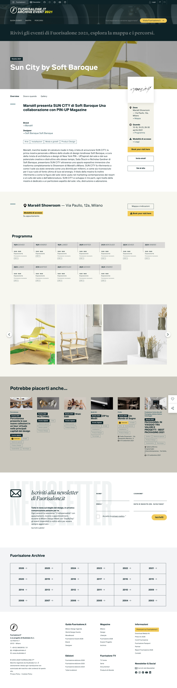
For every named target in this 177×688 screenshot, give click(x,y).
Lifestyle (103, 635)
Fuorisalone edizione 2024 (75, 667)
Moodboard (69, 635)
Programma (139, 133)
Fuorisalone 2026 (106, 639)
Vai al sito (140, 168)
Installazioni (37, 142)
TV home (103, 660)
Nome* (99, 494)
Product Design (68, 142)
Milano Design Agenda (73, 629)
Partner (137, 646)
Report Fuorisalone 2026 (144, 650)
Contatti (138, 653)
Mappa (28, 20)
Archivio (103, 645)
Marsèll (29, 126)
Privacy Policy (15, 674)
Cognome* (138, 494)
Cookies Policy (27, 674)
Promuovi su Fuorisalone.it (147, 630)
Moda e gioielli (51, 142)
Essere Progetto (106, 642)
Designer (68, 645)
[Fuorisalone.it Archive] (31, 10)
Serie (102, 663)
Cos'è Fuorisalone (141, 640)
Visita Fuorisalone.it (152, 21)
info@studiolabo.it (19, 650)
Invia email (141, 158)
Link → (16, 258)
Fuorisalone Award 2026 (74, 639)
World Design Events (73, 632)
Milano (102, 629)
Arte (27, 142)
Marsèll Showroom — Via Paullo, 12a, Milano (141, 113)
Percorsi (39, 20)
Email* (99, 504)
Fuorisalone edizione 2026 (75, 660)
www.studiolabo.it (19, 653)
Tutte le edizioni (71, 670)
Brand (67, 642)
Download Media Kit (142, 633)
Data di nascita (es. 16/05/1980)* (149, 504)
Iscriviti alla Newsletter (146, 668)
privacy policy (118, 516)
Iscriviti (159, 517)
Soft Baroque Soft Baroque (39, 133)
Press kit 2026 (140, 637)
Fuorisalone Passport (142, 643)
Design (102, 632)
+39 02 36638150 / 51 (20, 647)
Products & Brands (107, 670)
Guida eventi (16, 20)
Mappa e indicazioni (141, 206)
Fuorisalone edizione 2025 (75, 663)
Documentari (105, 667)
